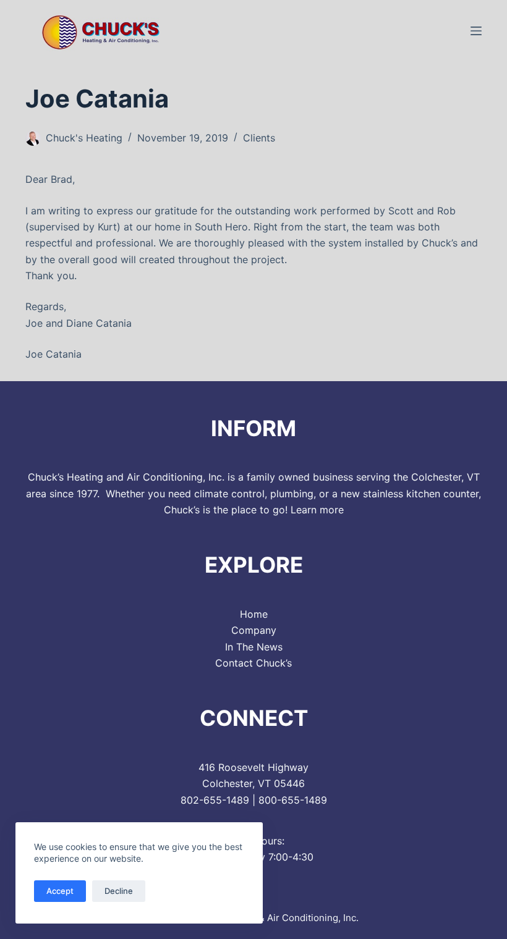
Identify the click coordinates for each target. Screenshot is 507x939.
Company (253, 630)
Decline (118, 891)
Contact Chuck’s (253, 663)
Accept (60, 891)
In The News (254, 647)
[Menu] (476, 30)
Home (254, 614)
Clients (259, 138)
